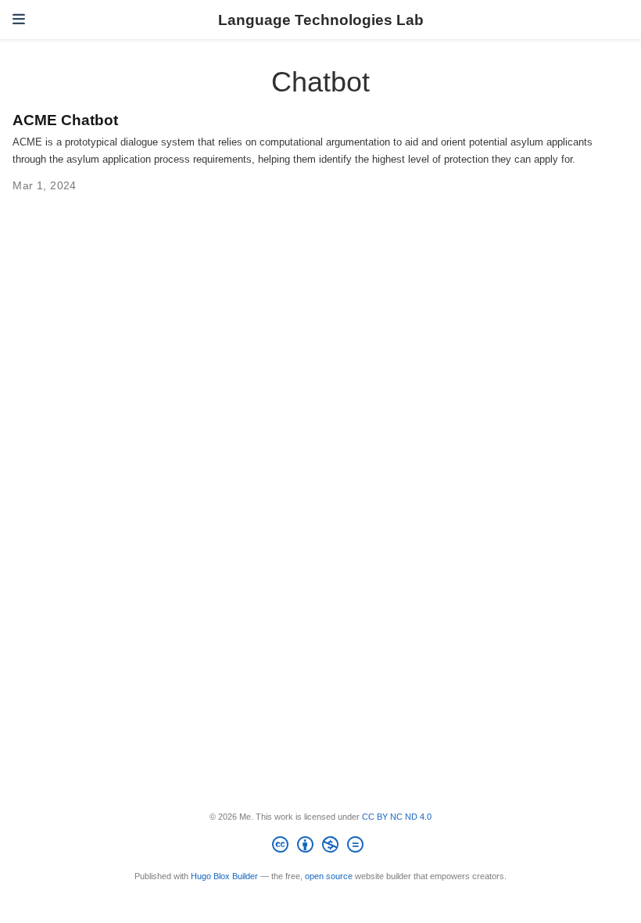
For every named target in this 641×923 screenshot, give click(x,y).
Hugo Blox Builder (224, 876)
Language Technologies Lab (321, 19)
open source (329, 876)
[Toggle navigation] (19, 19)
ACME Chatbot (65, 119)
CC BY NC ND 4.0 (397, 816)
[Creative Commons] (321, 847)
